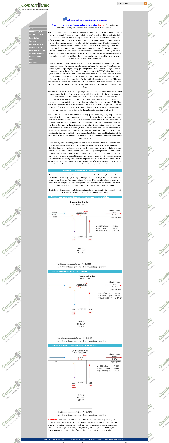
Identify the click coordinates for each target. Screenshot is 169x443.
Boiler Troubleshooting (37, 50)
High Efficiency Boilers (37, 35)
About (31, 59)
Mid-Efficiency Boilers (36, 32)
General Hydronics (35, 47)
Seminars (32, 29)
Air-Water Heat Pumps (36, 53)
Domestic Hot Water (36, 44)
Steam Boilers (34, 38)
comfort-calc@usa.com (78, 439)
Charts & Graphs (35, 56)
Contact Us (33, 62)
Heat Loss (32, 41)
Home (31, 26)
